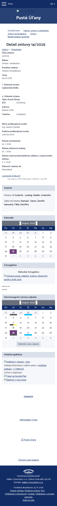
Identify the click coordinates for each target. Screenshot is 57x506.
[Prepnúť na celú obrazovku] (6, 286)
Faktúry (5, 49)
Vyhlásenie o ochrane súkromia (39, 495)
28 (13, 313)
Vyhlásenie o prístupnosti (16, 494)
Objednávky (16, 49)
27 (28, 333)
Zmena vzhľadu (17, 491)
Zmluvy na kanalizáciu (17, 34)
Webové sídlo (28, 500)
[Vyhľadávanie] (47, 4)
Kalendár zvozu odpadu (28, 344)
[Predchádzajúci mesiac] (20, 223)
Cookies (31, 494)
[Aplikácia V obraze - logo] (17, 362)
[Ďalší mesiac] (37, 223)
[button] (52, 4)
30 (28, 313)
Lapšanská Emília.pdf (11, 176)
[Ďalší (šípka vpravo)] (6, 289)
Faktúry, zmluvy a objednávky (36, 31)
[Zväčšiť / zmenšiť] (8, 286)
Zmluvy (33, 34)
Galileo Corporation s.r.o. (32, 482)
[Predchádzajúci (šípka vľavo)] (3, 289)
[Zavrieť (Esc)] (3, 286)
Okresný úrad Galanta (28, 460)
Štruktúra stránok (32, 491)
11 (13, 323)
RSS (43, 491)
